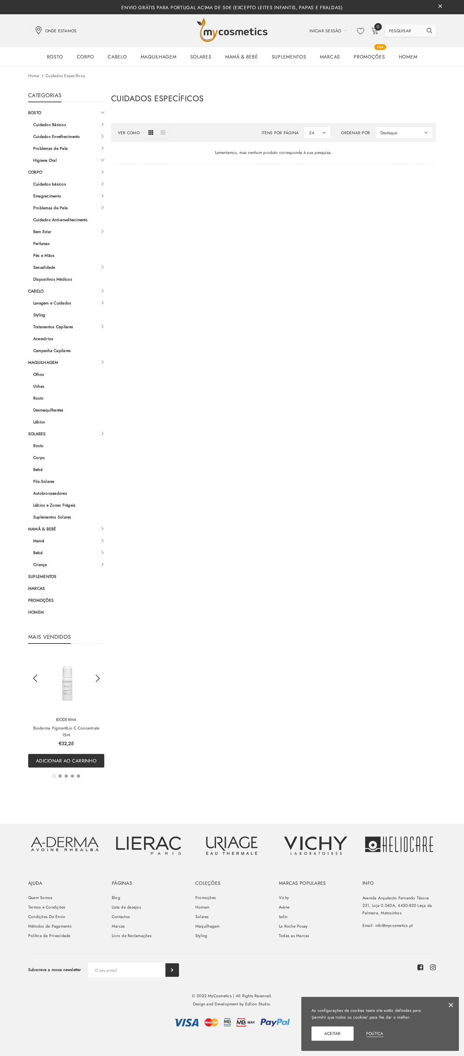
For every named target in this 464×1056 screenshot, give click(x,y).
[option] (66, 711)
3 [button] (66, 776)
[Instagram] (433, 967)
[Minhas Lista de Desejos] (359, 31)
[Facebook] (420, 967)
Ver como (129, 133)
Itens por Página (280, 133)
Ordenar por (355, 133)
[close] (440, 7)
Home (33, 76)
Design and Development (215, 1004)
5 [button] (78, 776)
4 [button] (72, 776)
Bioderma (66, 720)
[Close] (451, 1006)
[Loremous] (148, 846)
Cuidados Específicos (65, 76)
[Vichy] (65, 844)
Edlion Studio (257, 1004)
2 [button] (60, 776)
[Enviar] (172, 970)
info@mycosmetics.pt (394, 925)
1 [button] (54, 776)
